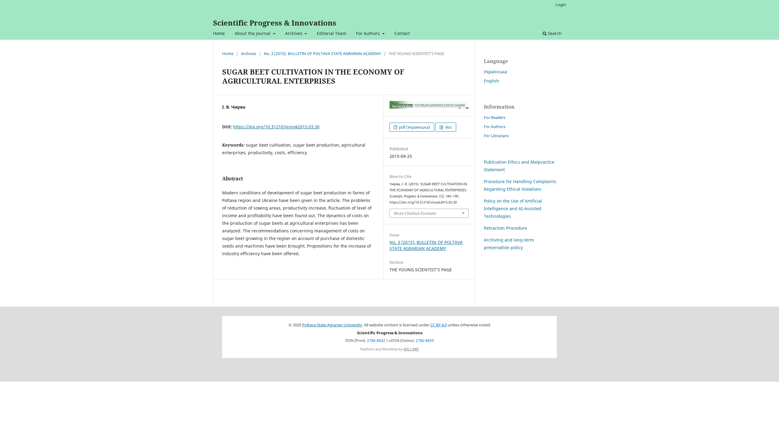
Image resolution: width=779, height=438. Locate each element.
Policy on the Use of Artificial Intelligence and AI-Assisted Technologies (513, 208)
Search (554, 33)
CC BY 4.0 (438, 325)
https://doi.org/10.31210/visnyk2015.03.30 (276, 127)
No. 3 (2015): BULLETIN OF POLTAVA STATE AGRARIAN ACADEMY (322, 53)
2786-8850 (425, 340)
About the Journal (253, 33)
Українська (495, 72)
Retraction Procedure (505, 228)
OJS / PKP (411, 349)
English (491, 81)
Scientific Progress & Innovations (274, 23)
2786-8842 (376, 340)
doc (448, 127)
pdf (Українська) (414, 127)
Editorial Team (331, 33)
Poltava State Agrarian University (332, 325)
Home (219, 33)
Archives (294, 33)
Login (561, 4)
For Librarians (496, 135)
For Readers (494, 117)
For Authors (368, 33)
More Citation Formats (415, 213)
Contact (402, 33)
